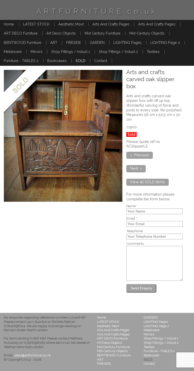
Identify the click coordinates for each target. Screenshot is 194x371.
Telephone (134, 231)
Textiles (153, 51)
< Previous (139, 155)
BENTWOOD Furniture (22, 42)
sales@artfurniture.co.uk (32, 355)
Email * (131, 218)
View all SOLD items (147, 182)
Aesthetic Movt (71, 24)
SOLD (80, 60)
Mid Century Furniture (102, 33)
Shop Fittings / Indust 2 (118, 51)
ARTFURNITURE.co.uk (97, 11)
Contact (100, 60)
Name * (131, 206)
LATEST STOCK (36, 24)
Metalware (13, 51)
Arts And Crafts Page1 (110, 24)
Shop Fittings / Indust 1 (70, 51)
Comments (135, 243)
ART (53, 42)
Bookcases (57, 60)
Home (9, 24)
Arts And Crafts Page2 (157, 24)
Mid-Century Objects (146, 33)
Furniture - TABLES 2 (21, 60)
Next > (136, 168)
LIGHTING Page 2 (165, 42)
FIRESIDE (73, 42)
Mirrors (36, 51)
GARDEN (97, 42)
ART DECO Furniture (21, 33)
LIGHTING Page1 (127, 42)
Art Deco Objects (61, 33)
